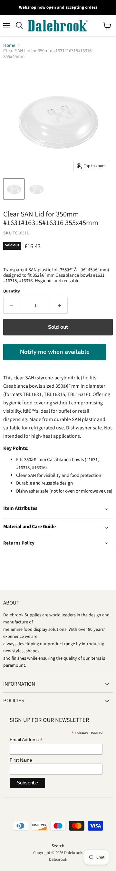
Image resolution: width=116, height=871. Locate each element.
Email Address (26, 740)
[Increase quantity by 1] (59, 305)
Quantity (11, 291)
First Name (21, 760)
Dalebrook (58, 859)
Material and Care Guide (29, 526)
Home (9, 45)
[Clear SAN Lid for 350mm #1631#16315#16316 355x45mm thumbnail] (14, 189)
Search (58, 846)
